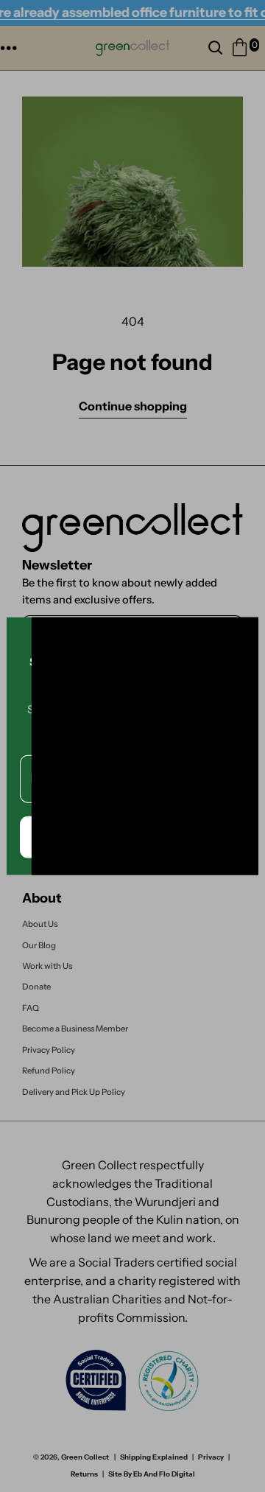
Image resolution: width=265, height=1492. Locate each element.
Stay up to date (132, 836)
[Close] (240, 635)
